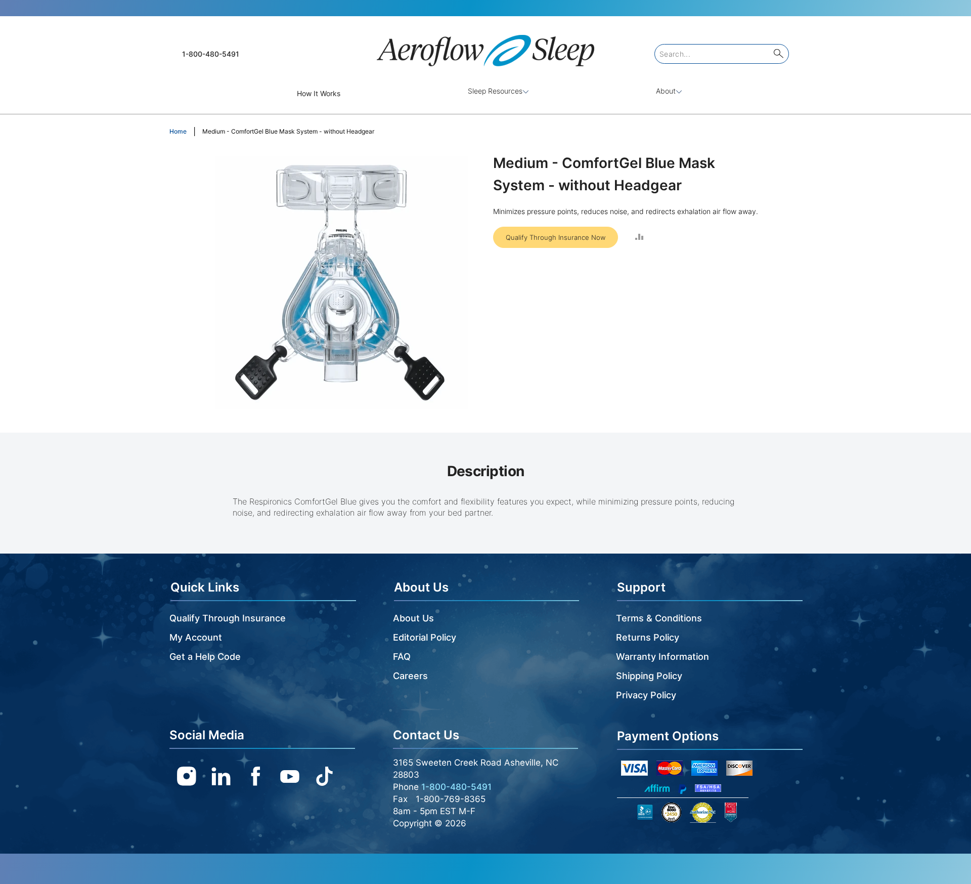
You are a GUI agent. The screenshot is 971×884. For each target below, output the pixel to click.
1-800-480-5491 (210, 54)
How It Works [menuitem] (318, 93)
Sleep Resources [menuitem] (495, 91)
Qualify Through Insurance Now (555, 237)
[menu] (485, 93)
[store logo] (485, 46)
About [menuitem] (666, 91)
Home (178, 131)
